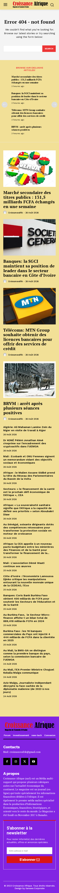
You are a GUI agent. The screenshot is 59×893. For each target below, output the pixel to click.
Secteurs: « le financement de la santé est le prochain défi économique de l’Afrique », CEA (29, 492)
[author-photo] (5, 212)
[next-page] (54, 105)
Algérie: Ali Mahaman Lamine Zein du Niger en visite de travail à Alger (27, 429)
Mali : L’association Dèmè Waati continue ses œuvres (23, 564)
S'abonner (28, 860)
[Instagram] (15, 761)
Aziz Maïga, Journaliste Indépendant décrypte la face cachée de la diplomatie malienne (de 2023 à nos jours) (27, 687)
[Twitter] (24, 761)
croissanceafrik (15, 212)
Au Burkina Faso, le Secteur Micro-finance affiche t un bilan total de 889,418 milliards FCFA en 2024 (26, 617)
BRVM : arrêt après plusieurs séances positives (26, 128)
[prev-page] (5, 105)
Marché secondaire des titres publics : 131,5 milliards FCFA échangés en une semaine (26, 79)
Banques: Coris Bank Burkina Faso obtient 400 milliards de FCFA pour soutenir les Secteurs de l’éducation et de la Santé (29, 600)
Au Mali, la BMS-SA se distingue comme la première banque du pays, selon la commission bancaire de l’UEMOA (27, 655)
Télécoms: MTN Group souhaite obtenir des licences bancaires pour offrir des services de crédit (28, 112)
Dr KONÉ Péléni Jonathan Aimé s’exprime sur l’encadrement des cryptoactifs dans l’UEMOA (24, 443)
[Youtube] (33, 761)
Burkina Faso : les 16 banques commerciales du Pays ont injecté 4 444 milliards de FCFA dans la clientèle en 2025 (29, 635)
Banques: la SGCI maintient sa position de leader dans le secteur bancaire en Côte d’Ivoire (29, 96)
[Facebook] (6, 761)
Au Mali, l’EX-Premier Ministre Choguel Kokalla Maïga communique (28, 671)
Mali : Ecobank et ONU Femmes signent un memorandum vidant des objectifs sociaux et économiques (29, 459)
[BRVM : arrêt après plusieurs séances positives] (29, 379)
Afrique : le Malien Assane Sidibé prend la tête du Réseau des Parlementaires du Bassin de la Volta (29, 475)
